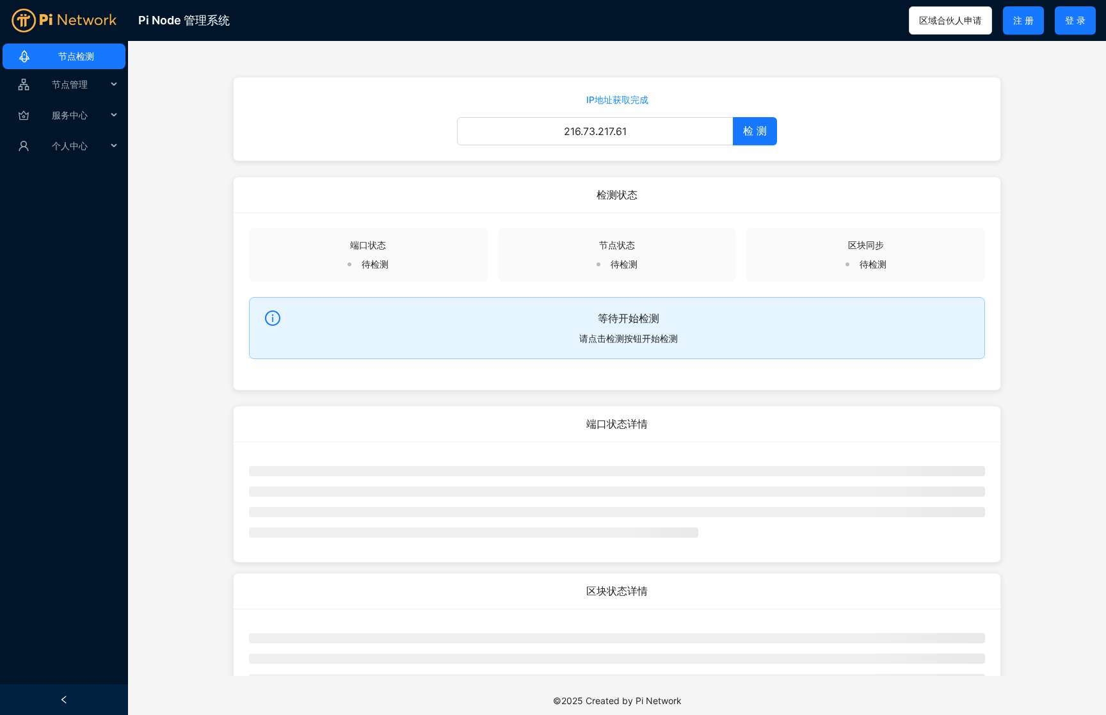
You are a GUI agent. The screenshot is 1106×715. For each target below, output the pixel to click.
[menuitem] (64, 56)
